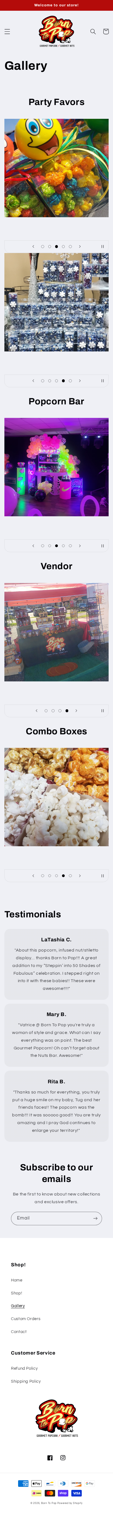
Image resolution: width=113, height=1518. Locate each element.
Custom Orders (25, 1319)
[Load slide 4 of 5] (63, 246)
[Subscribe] (95, 1218)
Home (16, 1280)
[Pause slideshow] (103, 247)
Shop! (16, 1293)
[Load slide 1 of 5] (42, 246)
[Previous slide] (33, 247)
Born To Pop (48, 1503)
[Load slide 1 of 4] (46, 710)
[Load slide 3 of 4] (59, 710)
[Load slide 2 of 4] (53, 710)
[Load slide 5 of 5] (70, 246)
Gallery (18, 1306)
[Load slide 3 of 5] (56, 246)
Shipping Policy (26, 1381)
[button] (7, 31)
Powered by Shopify (70, 1503)
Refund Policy (24, 1368)
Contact (19, 1332)
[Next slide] (80, 247)
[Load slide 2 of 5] (49, 246)
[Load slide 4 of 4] (66, 710)
